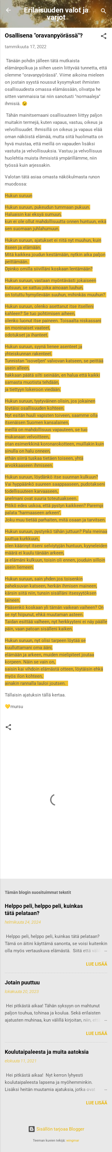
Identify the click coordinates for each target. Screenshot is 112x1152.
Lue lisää (96, 964)
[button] (103, 37)
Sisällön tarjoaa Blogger (59, 1129)
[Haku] (103, 12)
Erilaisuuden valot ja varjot (56, 13)
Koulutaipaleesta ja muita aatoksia (47, 1052)
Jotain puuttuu (22, 982)
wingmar (72, 1140)
